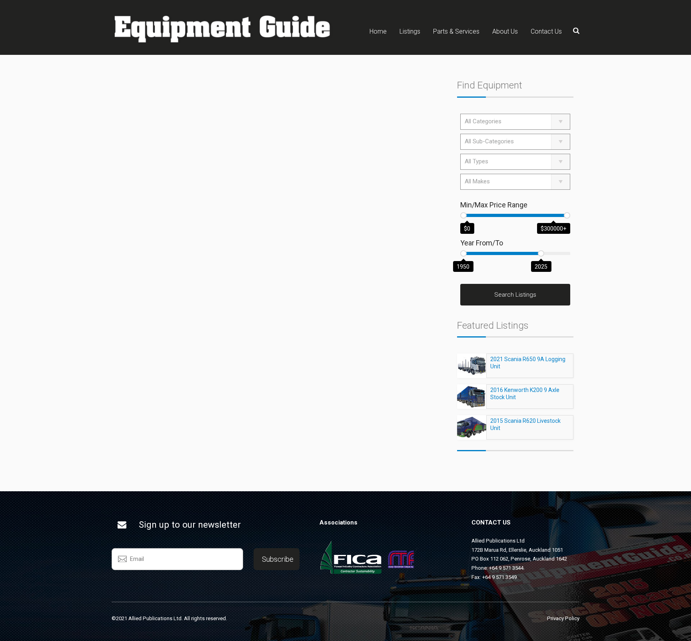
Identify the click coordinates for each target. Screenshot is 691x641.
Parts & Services (456, 31)
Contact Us (546, 31)
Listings (409, 31)
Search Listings (515, 294)
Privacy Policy (563, 618)
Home (378, 31)
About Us (505, 31)
